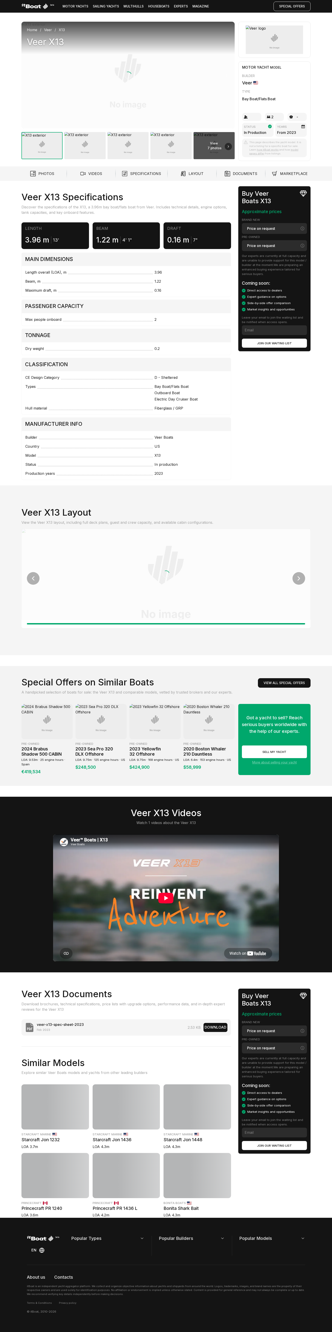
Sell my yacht (274, 752)
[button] (128, 75)
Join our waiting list (274, 343)
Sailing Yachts (106, 6)
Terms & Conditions (39, 1302)
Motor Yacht (255, 67)
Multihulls (134, 6)
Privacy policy (67, 1302)
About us (36, 1277)
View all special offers (284, 683)
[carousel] (128, 88)
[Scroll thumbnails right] (228, 146)
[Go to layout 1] (166, 623)
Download (215, 1027)
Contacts (63, 1277)
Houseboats (158, 6)
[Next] (226, 75)
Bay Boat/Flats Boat (259, 99)
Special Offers (292, 6)
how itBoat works (268, 149)
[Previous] (29, 75)
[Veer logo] (274, 40)
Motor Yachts (75, 6)
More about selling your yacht (274, 762)
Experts (181, 6)
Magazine (200, 6)
